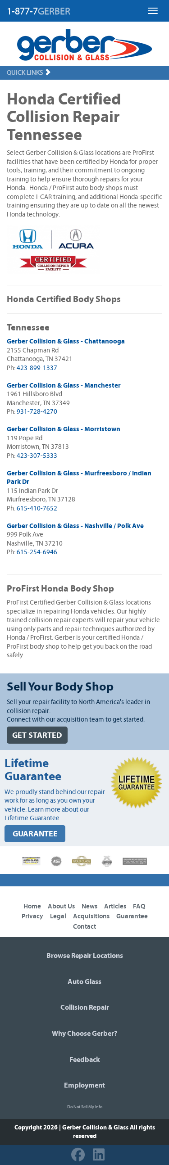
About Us (61, 906)
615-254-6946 (37, 552)
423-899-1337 (37, 368)
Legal (58, 916)
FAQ (139, 906)
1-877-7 (38, 11)
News (89, 906)
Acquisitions (91, 916)
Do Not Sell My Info (84, 1107)
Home (32, 906)
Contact (84, 926)
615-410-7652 (37, 508)
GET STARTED (37, 735)
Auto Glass (84, 982)
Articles (115, 906)
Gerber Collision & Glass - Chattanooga (66, 341)
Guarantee (132, 916)
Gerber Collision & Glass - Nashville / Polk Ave (75, 526)
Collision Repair (84, 1007)
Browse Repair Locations (84, 956)
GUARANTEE (35, 834)
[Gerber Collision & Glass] (84, 45)
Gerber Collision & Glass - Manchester (64, 385)
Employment (84, 1085)
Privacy (32, 916)
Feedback (84, 1060)
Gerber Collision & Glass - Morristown (63, 429)
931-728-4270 (37, 411)
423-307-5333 (37, 455)
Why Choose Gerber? (84, 1034)
